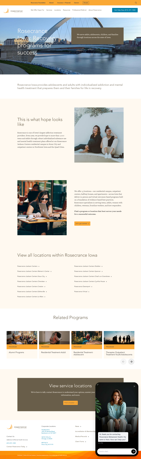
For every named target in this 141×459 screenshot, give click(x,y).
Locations (57, 10)
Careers (76, 3)
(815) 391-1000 (11, 443)
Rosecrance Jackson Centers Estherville (31, 291)
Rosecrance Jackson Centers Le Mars (30, 297)
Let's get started (81, 223)
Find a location (69, 403)
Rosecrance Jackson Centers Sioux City (31, 276)
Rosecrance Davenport (82, 286)
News (77, 426)
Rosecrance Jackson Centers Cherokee (31, 281)
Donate (86, 3)
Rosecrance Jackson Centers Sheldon (87, 266)
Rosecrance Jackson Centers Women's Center (33, 271)
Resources (66, 10)
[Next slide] (131, 362)
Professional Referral (79, 10)
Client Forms (79, 441)
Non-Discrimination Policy (43, 455)
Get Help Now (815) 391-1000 (124, 10)
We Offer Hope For (37, 10)
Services (49, 10)
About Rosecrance (95, 10)
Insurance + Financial (63, 3)
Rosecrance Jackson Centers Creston (30, 286)
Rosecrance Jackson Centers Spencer (87, 271)
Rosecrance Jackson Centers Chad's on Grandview (92, 276)
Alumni (51, 3)
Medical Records (81, 436)
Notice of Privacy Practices (30, 455)
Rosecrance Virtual (80, 291)
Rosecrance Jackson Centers (27, 266)
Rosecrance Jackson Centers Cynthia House (89, 281)
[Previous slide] (123, 362)
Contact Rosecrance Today (16, 447)
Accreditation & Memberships (85, 431)
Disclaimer (19, 455)
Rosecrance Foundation (38, 3)
